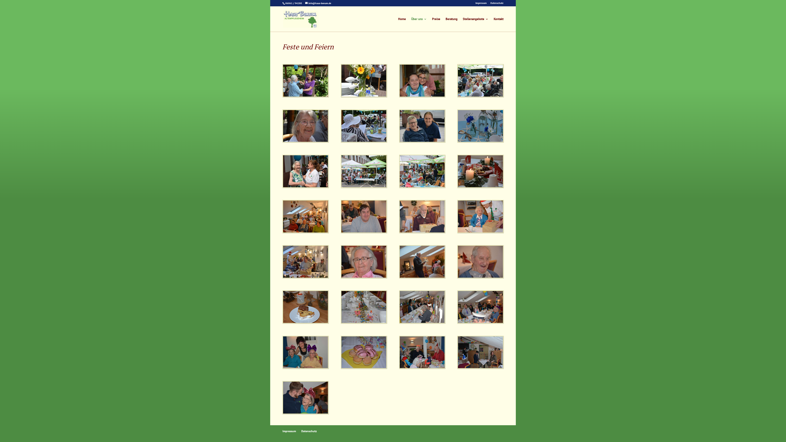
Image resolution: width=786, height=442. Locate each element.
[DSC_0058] (364, 187)
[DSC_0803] (422, 232)
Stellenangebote (473, 19)
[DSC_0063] (305, 187)
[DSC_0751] (422, 277)
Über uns (417, 19)
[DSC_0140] (422, 96)
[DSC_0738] (364, 277)
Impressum (481, 3)
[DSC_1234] (422, 367)
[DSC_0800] (480, 232)
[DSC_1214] (422, 322)
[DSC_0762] (305, 322)
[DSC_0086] (422, 141)
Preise (436, 19)
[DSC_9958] (480, 141)
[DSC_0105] (480, 96)
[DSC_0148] (305, 96)
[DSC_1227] (364, 367)
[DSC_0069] (364, 96)
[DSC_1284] (480, 322)
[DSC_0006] (305, 141)
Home (402, 19)
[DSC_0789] (364, 232)
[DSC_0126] (422, 187)
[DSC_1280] (480, 367)
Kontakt (499, 19)
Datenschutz (497, 3)
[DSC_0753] (305, 232)
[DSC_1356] (305, 367)
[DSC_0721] (480, 277)
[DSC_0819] (305, 277)
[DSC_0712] (480, 187)
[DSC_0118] (364, 141)
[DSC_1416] (305, 413)
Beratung (451, 19)
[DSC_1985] (364, 322)
